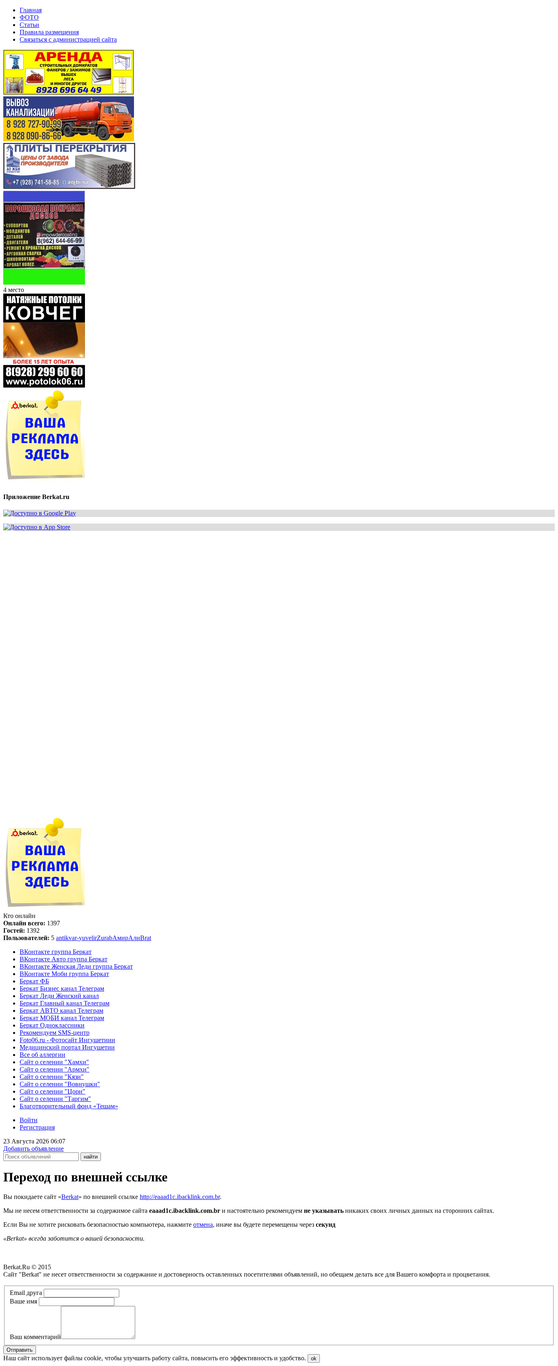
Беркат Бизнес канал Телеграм (62, 988)
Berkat (69, 1196)
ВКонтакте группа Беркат (56, 951)
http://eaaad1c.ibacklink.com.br (180, 1196)
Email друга (26, 1292)
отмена (203, 1224)
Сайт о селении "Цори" (52, 1091)
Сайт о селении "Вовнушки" (60, 1084)
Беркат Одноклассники (52, 1025)
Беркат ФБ (34, 981)
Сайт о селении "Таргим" (55, 1098)
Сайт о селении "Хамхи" (54, 1061)
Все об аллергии (42, 1054)
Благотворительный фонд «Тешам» (69, 1106)
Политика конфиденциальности (48, 1281)
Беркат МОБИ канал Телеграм (62, 1017)
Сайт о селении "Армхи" (54, 1069)
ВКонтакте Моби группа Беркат (64, 973)
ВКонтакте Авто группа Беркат (63, 959)
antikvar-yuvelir (76, 937)
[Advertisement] (248, 594)
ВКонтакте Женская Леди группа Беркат (76, 966)
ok (314, 1358)
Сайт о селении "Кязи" (52, 1076)
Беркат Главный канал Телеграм (64, 1003)
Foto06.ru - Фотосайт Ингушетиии (67, 1039)
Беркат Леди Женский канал (59, 995)
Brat (145, 937)
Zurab (104, 937)
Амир (120, 937)
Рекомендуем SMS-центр (54, 1032)
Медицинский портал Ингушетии (67, 1047)
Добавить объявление (33, 1148)
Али (134, 937)
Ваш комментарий (35, 1336)
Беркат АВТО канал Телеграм (61, 1010)
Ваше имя (23, 1301)
